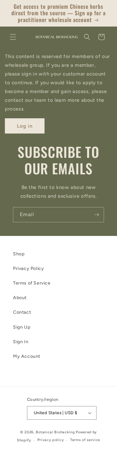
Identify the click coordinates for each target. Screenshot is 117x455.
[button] (13, 37)
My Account (26, 356)
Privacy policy (50, 440)
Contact (22, 312)
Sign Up (21, 327)
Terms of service (85, 440)
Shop (18, 254)
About (20, 297)
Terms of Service (32, 283)
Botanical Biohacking (55, 432)
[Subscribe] (96, 214)
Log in (24, 126)
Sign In (20, 341)
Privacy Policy (28, 268)
